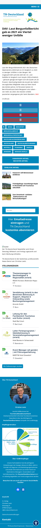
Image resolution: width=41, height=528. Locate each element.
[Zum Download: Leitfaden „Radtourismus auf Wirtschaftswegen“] (6, 199)
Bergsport (20, 127)
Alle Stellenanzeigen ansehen (12, 366)
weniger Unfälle (21, 152)
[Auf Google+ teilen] (20, 120)
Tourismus (19, 147)
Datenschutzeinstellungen (10, 514)
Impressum (21, 526)
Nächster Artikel (20, 161)
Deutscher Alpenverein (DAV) (14, 139)
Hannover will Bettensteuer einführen (23, 174)
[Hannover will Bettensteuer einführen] (6, 177)
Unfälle (29, 147)
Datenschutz (29, 526)
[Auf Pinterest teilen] (20, 115)
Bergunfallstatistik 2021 (13, 135)
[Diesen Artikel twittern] (20, 110)
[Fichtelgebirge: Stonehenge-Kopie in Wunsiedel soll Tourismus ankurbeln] (6, 188)
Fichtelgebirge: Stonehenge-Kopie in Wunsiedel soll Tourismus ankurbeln (25, 186)
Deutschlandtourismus (26, 143)
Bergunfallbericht (11, 131)
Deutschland (9, 143)
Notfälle (7, 147)
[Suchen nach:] (20, 210)
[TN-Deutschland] (20, 17)
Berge (10, 127)
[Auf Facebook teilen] (20, 105)
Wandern (7, 152)
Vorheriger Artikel (20, 158)
